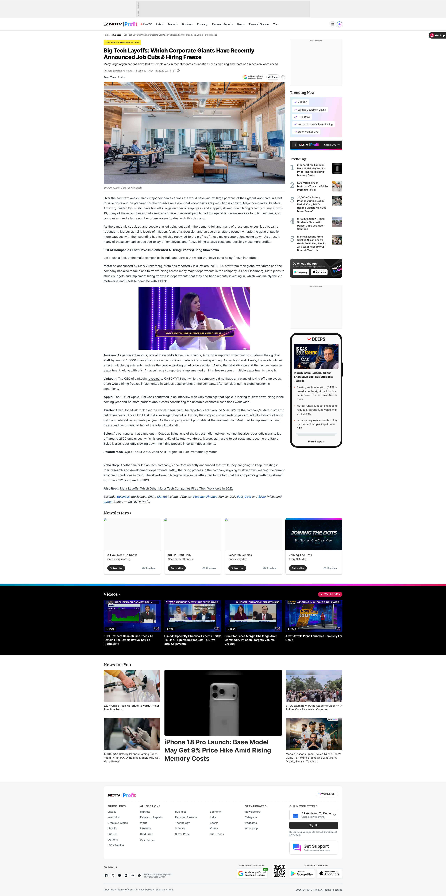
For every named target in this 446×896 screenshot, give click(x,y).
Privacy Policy (144, 889)
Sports (214, 823)
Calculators (147, 840)
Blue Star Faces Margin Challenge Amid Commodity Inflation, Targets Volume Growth (251, 639)
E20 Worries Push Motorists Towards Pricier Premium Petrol (131, 707)
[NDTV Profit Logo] (122, 794)
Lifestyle (145, 828)
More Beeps (315, 441)
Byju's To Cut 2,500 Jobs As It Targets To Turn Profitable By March (170, 452)
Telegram (251, 817)
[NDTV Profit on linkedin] (126, 875)
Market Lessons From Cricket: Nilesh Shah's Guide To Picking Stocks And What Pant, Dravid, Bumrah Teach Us (313, 757)
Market (162, 496)
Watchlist (114, 817)
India (213, 817)
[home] (123, 22)
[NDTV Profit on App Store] (329, 873)
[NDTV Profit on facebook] (106, 875)
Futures (112, 834)
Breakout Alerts (118, 823)
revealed (154, 378)
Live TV (147, 24)
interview (184, 397)
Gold (248, 496)
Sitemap (160, 889)
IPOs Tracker (116, 845)
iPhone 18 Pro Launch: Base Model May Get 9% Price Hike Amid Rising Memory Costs (217, 750)
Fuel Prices (217, 834)
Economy (202, 24)
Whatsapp (251, 828)
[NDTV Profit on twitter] (113, 875)
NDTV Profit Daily (179, 555)
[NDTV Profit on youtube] (132, 875)
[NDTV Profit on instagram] (119, 875)
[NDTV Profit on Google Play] (302, 873)
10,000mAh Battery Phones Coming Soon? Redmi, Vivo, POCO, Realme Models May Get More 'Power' (132, 757)
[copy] (283, 77)
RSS (170, 889)
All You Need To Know (122, 555)
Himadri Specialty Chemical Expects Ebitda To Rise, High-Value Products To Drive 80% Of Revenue (192, 639)
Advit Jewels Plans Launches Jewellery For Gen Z (313, 638)
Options (113, 839)
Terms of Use (125, 889)
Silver (262, 496)
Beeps (241, 24)
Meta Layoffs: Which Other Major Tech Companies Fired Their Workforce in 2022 (176, 488)
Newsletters (252, 811)
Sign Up (313, 825)
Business (187, 24)
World (143, 823)
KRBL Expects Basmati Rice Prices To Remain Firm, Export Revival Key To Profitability (128, 639)
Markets (173, 24)
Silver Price (182, 834)
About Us (109, 889)
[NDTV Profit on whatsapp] (139, 875)
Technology (182, 823)
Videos (214, 828)
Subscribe (116, 568)
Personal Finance (259, 24)
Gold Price (146, 834)
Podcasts (251, 823)
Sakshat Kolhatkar (123, 70)
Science (180, 828)
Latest (160, 24)
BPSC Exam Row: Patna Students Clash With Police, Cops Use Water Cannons (314, 707)
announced (207, 465)
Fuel (240, 496)
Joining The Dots (300, 555)
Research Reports (222, 24)
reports (142, 355)
